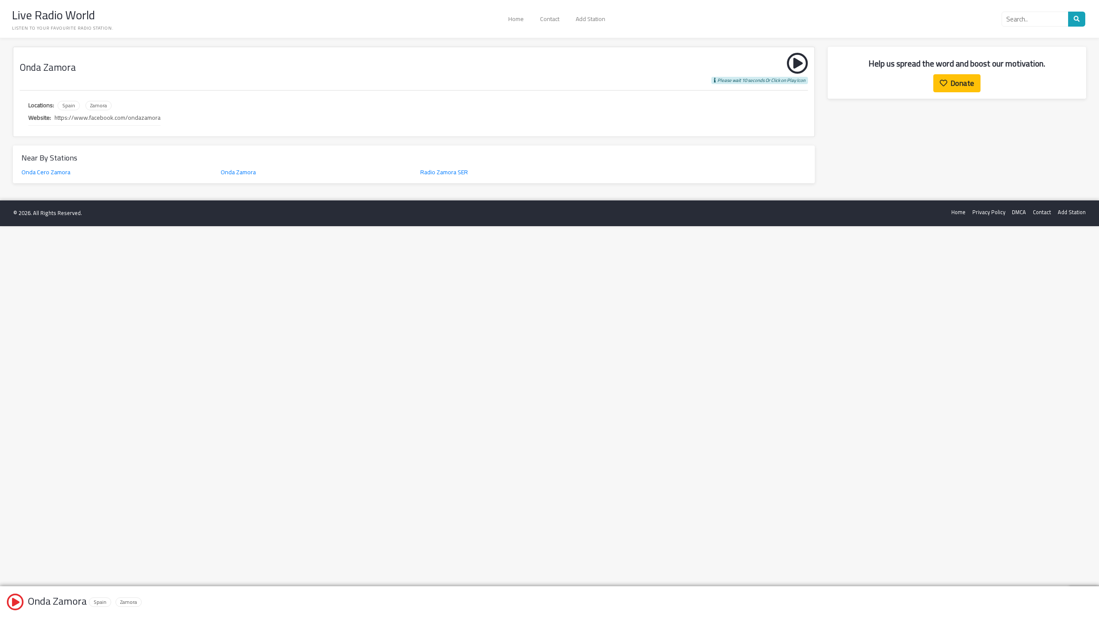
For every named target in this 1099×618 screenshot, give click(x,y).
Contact (549, 18)
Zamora (98, 105)
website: (39, 117)
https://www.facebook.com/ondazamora (108, 117)
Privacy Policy (988, 212)
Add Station (590, 18)
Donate (962, 83)
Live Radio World (53, 15)
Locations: (41, 105)
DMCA (1019, 212)
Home (516, 18)
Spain (68, 105)
